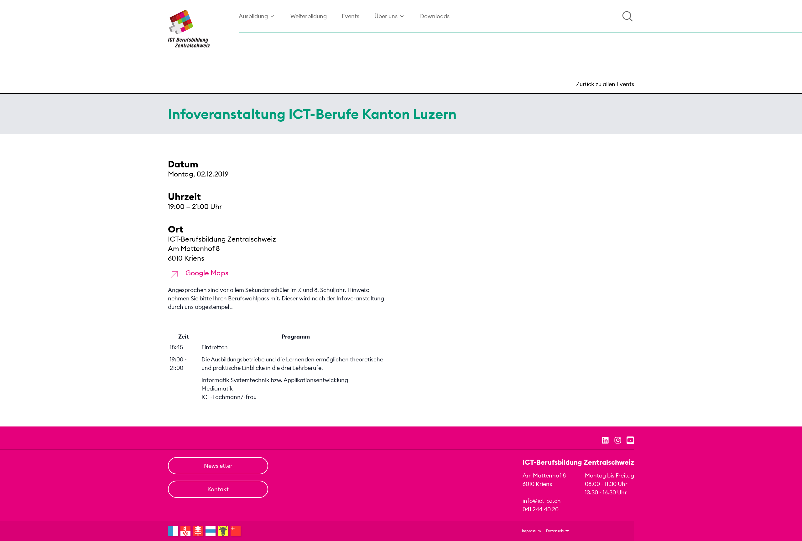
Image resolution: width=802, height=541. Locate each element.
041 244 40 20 (541, 509)
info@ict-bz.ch (542, 500)
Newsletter (218, 465)
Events (350, 16)
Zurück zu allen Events (605, 84)
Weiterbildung (308, 16)
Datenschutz (557, 530)
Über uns (386, 16)
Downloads (435, 16)
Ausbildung (253, 16)
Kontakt (218, 489)
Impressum (531, 530)
